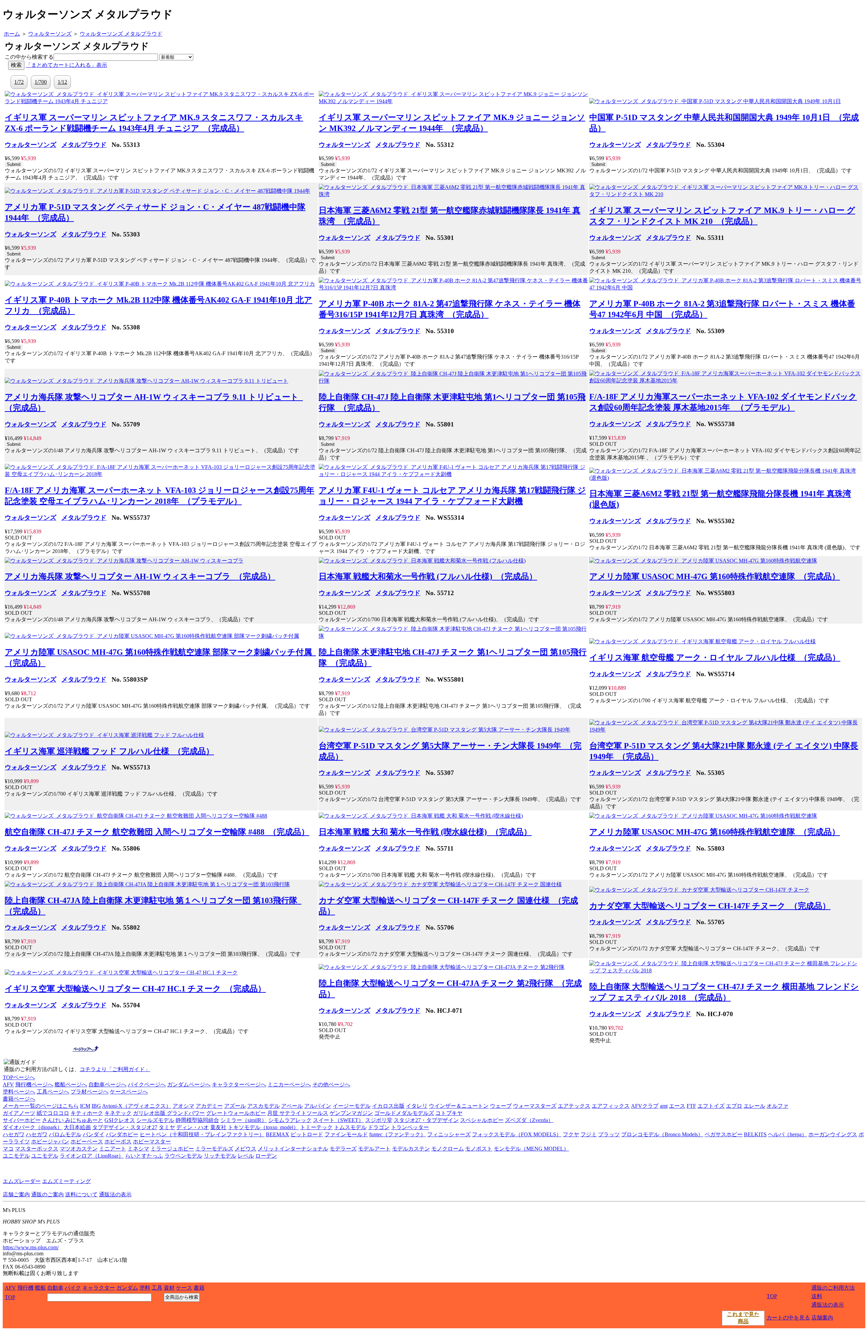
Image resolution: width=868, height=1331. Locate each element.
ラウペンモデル (183, 1156)
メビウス (245, 1149)
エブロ (734, 1106)
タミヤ (167, 1127)
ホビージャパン (50, 1141)
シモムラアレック (290, 1120)
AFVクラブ (644, 1106)
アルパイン (317, 1106)
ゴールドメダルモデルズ (404, 1113)
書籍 (199, 1288)
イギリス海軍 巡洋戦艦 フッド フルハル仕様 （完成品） (109, 751)
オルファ (777, 1106)
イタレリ (417, 1106)
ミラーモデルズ (214, 1149)
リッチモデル (220, 1156)
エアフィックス (611, 1106)
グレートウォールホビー (236, 1113)
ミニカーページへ (289, 1084)
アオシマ (183, 1106)
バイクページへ (147, 1084)
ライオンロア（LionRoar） (92, 1156)
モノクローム (447, 1149)
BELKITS (755, 1134)
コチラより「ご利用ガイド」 (115, 1069)
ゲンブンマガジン (351, 1113)
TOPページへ (19, 1077)
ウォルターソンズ (30, 144)
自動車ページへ (107, 1084)
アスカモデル (263, 1106)
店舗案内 (822, 1317)
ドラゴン (379, 1127)
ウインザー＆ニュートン (459, 1106)
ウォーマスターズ (534, 1106)
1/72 (19, 82)
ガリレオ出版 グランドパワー (169, 1113)
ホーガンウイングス (832, 1134)
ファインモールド (346, 1134)
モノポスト (478, 1149)
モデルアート (374, 1149)
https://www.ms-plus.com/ (31, 1247)
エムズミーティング (66, 1181)
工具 (157, 1288)
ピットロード (307, 1134)
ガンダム (127, 1288)
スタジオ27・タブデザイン (426, 1120)
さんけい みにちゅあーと (72, 1120)
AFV (8, 1084)
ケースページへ (129, 1092)
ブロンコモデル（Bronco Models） (662, 1134)
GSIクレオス (119, 1120)
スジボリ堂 (378, 1120)
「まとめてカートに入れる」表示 (66, 65)
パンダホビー (122, 1134)
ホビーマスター (152, 1141)
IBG (96, 1106)
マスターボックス (36, 1149)
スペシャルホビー (482, 1120)
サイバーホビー (22, 1120)
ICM (85, 1106)
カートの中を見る (788, 1317)
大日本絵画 (77, 1127)
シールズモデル (155, 1120)
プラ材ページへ (89, 1092)
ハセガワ (13, 1134)
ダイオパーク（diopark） (32, 1127)
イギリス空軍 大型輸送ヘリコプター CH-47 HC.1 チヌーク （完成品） (135, 988)
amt (664, 1106)
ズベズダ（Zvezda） (529, 1120)
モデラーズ (343, 1149)
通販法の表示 (115, 1194)
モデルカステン (411, 1149)
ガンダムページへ (189, 1084)
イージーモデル (352, 1106)
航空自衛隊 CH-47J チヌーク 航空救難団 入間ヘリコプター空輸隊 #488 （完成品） (157, 832)
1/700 (41, 82)
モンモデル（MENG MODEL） (531, 1149)
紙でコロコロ (53, 1113)
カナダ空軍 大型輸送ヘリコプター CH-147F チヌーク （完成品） (709, 905)
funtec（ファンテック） (397, 1134)
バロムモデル (65, 1134)
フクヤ (571, 1134)
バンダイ (93, 1134)
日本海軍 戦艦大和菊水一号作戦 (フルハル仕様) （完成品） (428, 576)
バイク (73, 1288)
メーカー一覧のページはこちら (41, 1106)
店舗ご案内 (16, 1194)
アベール (292, 1106)
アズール (235, 1106)
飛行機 (25, 1288)
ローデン (266, 1156)
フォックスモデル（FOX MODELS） (516, 1134)
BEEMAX (277, 1134)
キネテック (118, 1113)
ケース (184, 1288)
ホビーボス (118, 1141)
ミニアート (112, 1149)
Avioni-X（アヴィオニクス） (136, 1106)
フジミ (588, 1134)
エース (677, 1106)
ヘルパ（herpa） (787, 1134)
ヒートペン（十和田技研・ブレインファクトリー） (202, 1134)
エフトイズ (711, 1106)
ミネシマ (138, 1149)
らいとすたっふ (144, 1156)
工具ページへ (53, 1092)
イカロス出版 (388, 1106)
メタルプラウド (83, 144)
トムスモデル (350, 1127)
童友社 (218, 1127)
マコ (8, 1149)
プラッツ (609, 1134)
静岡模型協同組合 (197, 1120)
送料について (81, 1194)
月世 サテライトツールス (297, 1113)
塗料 (144, 1288)
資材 (169, 1288)
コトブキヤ (448, 1113)
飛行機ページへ (34, 1084)
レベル (246, 1156)
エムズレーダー (22, 1181)
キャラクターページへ (239, 1084)
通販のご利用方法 (833, 1288)
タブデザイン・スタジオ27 (124, 1127)
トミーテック (316, 1127)
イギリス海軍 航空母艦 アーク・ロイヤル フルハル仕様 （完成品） (714, 657)
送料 (816, 1296)
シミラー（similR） (243, 1120)
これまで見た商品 (743, 1317)
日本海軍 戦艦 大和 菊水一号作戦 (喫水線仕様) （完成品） (425, 832)
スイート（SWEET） (338, 1120)
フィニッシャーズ (449, 1134)
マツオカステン (79, 1149)
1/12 (62, 82)
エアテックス (574, 1106)
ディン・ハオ (192, 1127)
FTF (691, 1106)
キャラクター (98, 1288)
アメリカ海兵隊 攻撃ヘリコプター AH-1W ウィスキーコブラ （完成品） (140, 576)
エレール (754, 1106)
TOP (10, 1297)
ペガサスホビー (724, 1134)
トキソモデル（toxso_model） (263, 1127)
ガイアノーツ (19, 1113)
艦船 (40, 1288)
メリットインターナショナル (293, 1149)
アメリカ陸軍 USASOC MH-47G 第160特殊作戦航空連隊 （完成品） (714, 576)
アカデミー (209, 1106)
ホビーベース (87, 1141)
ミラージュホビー (172, 1149)
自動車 (55, 1288)
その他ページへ (331, 1084)
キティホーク (87, 1113)
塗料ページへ (19, 1092)
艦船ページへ (71, 1084)
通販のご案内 (47, 1194)
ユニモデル (16, 1156)
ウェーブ (501, 1106)
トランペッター (410, 1127)
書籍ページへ (19, 1099)
